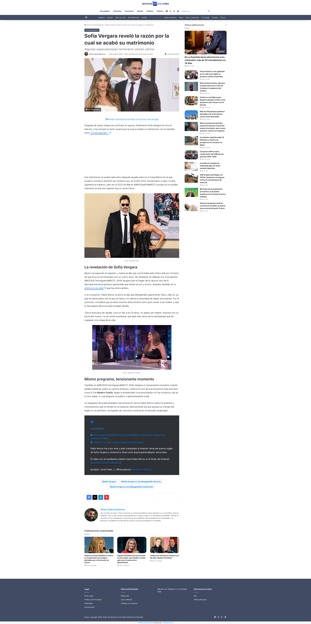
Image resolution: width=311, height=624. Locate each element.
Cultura (160, 11)
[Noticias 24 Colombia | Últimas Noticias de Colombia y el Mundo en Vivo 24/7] (155, 4)
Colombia (117, 11)
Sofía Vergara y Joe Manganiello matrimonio (132, 487)
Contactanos (89, 607)
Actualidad (105, 11)
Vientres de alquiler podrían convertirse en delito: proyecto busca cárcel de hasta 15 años (212, 205)
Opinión (110, 17)
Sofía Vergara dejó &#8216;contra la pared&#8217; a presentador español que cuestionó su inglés (128, 436)
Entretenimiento (156, 17)
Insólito (144, 17)
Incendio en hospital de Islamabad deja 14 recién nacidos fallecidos (210, 165)
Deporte (102, 17)
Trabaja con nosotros (129, 603)
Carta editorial (126, 600)
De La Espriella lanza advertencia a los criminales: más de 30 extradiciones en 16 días (205, 60)
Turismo (215, 17)
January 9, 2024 (140, 469)
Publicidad (88, 603)
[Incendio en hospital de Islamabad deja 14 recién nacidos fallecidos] (191, 166)
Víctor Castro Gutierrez (97, 54)
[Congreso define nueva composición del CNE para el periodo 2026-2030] (191, 154)
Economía (129, 11)
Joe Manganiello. (99, 133)
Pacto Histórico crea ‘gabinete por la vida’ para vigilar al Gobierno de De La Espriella (212, 74)
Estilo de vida (120, 17)
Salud (181, 17)
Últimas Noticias (200, 600)
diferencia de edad (94, 288)
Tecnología (205, 17)
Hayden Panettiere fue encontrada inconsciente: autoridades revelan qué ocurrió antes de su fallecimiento (131, 558)
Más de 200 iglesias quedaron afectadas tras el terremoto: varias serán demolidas (212, 114)
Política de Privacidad (92, 600)
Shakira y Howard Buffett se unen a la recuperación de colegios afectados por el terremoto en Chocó (98, 558)
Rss (195, 596)
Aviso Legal (88, 596)
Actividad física (133, 17)
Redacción (125, 596)
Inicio (88, 25)
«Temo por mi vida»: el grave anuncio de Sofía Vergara (118, 442)
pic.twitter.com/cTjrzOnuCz (105, 462)
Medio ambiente (170, 17)
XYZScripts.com (168, 623)
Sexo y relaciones (192, 17)
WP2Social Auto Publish (146, 623)
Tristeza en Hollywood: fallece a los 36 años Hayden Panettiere (164, 556)
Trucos (222, 17)
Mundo (140, 11)
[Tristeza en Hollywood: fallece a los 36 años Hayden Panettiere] (164, 545)
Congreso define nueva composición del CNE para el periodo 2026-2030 (212, 154)
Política (150, 11)
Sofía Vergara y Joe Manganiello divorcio (141, 481)
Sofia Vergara (109, 481)
